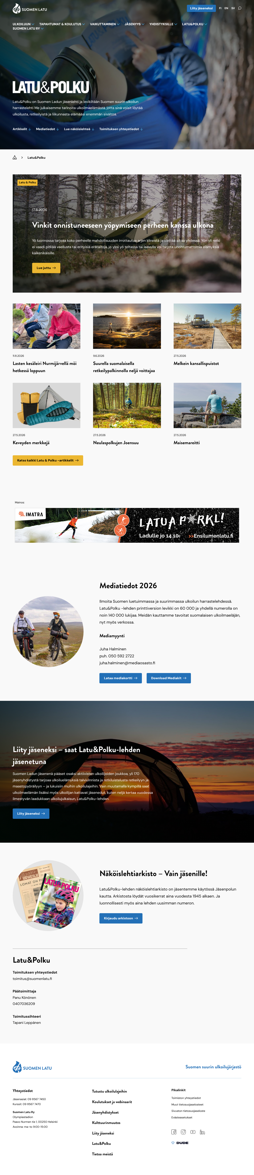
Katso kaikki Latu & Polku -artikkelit (45, 460)
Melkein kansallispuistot (196, 363)
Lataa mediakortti (118, 678)
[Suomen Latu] (30, 12)
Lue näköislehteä (77, 129)
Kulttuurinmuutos (106, 1123)
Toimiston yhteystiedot (186, 1098)
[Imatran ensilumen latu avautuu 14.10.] (127, 541)
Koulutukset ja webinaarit (112, 1102)
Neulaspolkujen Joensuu (116, 442)
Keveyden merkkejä (31, 442)
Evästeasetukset (181, 1117)
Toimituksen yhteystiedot (119, 129)
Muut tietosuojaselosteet (187, 1104)
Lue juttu (44, 268)
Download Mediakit (166, 678)
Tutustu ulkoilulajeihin (109, 1091)
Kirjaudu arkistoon (118, 918)
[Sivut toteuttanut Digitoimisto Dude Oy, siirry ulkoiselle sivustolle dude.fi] (179, 1144)
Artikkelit (20, 129)
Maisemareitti (187, 442)
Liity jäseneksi (201, 8)
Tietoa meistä (102, 1154)
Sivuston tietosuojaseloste (188, 1111)
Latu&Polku (101, 1143)
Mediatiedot (45, 129)
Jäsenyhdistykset (105, 1112)
